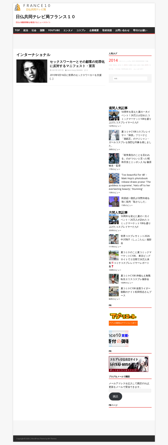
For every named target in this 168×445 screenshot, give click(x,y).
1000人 (115, 65)
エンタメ (68, 30)
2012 (130, 69)
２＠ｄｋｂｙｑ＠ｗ (124, 61)
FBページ (113, 405)
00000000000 (140, 61)
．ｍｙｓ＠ (136, 69)
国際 (42, 30)
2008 (110, 65)
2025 (133, 61)
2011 (141, 69)
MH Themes (52, 439)
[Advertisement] (84, 41)
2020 (134, 65)
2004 (138, 65)
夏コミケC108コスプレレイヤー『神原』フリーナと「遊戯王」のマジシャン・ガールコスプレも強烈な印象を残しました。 (130, 138)
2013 (126, 65)
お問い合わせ (122, 30)
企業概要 (94, 30)
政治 (25, 30)
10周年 (130, 65)
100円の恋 (124, 69)
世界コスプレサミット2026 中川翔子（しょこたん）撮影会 (136, 239)
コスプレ (81, 30)
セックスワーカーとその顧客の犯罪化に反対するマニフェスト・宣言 (77, 63)
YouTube (54, 30)
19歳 (146, 61)
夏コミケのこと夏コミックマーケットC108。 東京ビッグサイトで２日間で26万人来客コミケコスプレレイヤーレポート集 (130, 259)
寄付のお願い (140, 30)
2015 (146, 65)
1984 (142, 65)
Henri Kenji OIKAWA (75, 70)
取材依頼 (107, 30)
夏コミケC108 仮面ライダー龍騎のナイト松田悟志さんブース (136, 292)
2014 (113, 60)
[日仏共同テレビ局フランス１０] (34, 9)
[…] (51, 78)
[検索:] (130, 78)
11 (122, 65)
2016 (119, 65)
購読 (115, 396)
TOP (17, 30)
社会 (34, 30)
